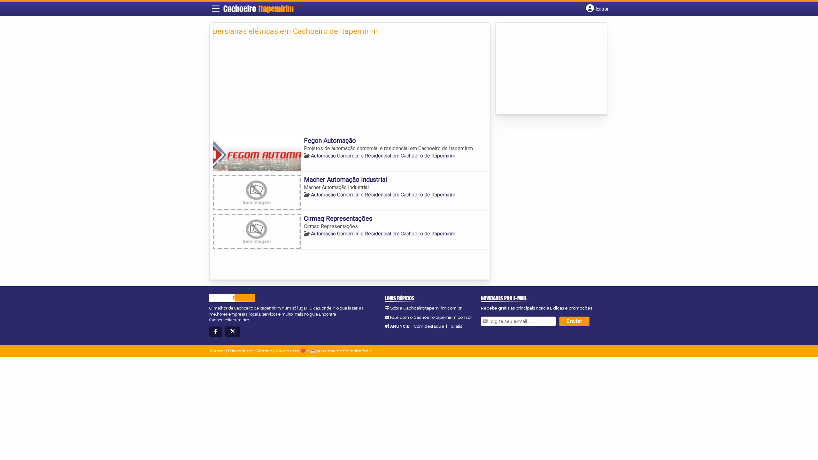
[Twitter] (232, 331)
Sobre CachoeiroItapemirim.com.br (426, 308)
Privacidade (240, 351)
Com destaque (429, 326)
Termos (217, 351)
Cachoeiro (258, 9)
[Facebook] (215, 331)
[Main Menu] (215, 8)
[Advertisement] (350, 88)
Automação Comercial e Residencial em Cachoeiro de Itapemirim (383, 156)
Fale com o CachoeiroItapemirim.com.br (431, 317)
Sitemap (263, 351)
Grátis (456, 326)
